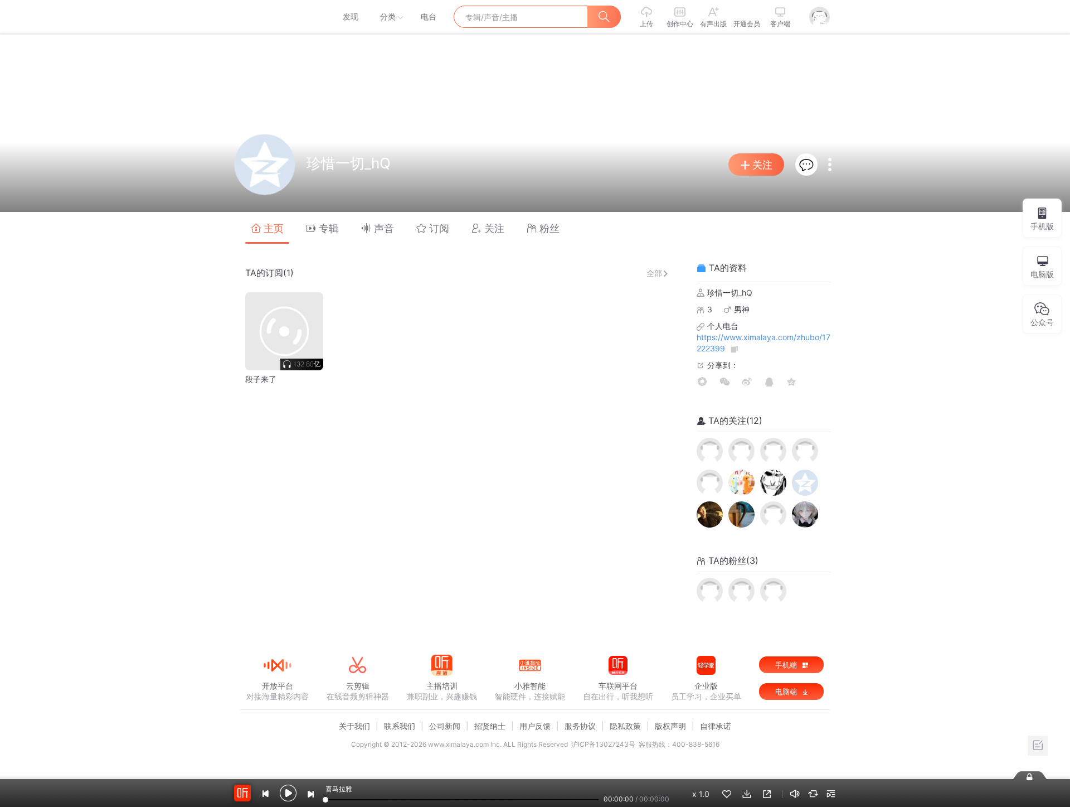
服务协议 (580, 726)
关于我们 (354, 726)
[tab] (267, 227)
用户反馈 (535, 726)
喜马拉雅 (277, 16)
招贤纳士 (489, 726)
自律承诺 (715, 726)
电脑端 (787, 691)
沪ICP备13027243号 (603, 744)
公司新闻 (444, 726)
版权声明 (670, 726)
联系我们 (399, 726)
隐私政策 (625, 726)
